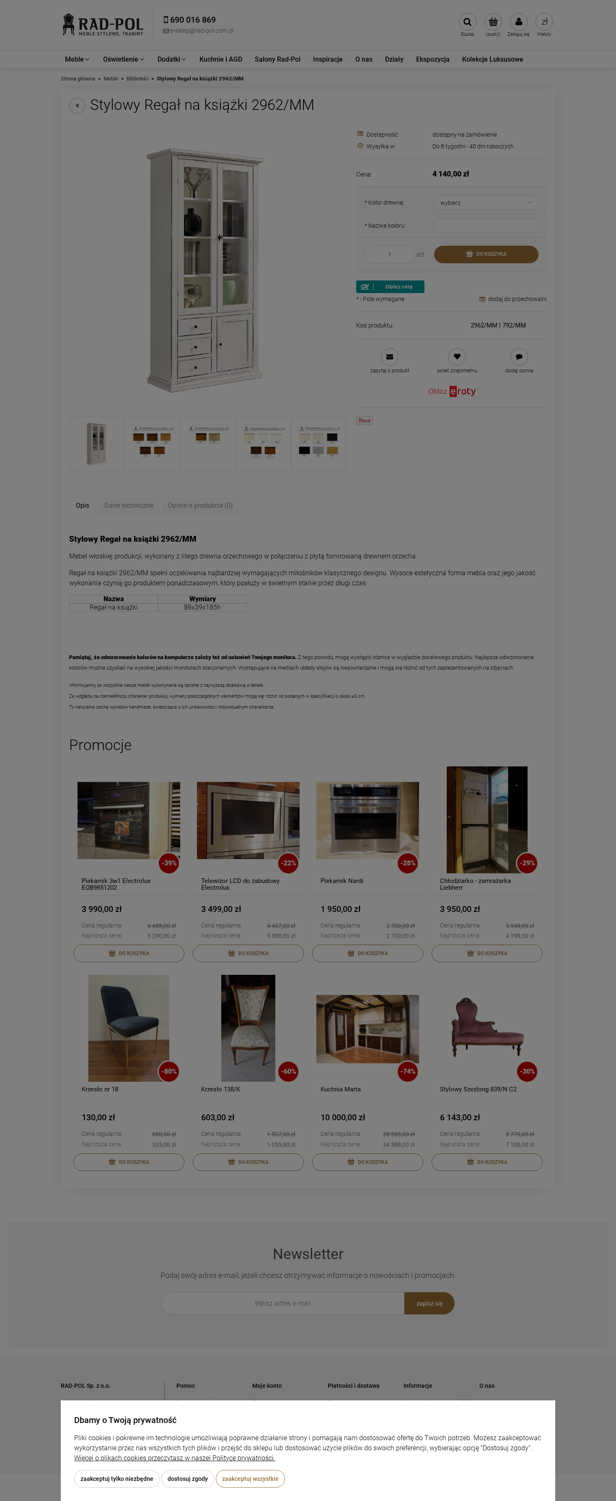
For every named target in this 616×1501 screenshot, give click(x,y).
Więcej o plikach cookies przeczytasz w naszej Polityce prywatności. (174, 1458)
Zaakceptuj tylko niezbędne (116, 1478)
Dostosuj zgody (188, 1478)
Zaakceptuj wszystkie (250, 1478)
